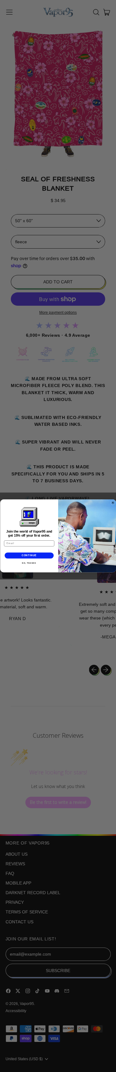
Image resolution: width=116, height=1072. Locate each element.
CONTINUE (29, 555)
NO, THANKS (29, 563)
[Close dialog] (113, 503)
